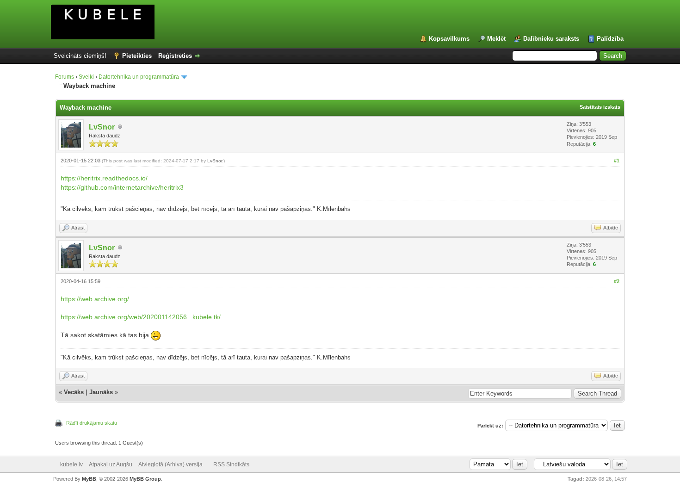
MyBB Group (145, 479)
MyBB (89, 479)
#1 (616, 160)
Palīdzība (610, 38)
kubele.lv (71, 464)
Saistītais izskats (600, 107)
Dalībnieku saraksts (551, 38)
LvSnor (102, 127)
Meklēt (496, 38)
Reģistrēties (175, 55)
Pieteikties (137, 55)
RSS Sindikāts (231, 464)
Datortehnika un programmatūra (139, 77)
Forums (64, 77)
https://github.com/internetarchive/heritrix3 (122, 187)
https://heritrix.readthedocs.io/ (104, 178)
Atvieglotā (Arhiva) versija (170, 464)
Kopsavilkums (449, 38)
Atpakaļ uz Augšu (110, 464)
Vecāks (74, 392)
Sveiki (86, 77)
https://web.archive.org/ (95, 299)
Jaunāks (101, 392)
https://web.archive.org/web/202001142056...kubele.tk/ (141, 317)
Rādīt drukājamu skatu (91, 423)
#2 (616, 281)
